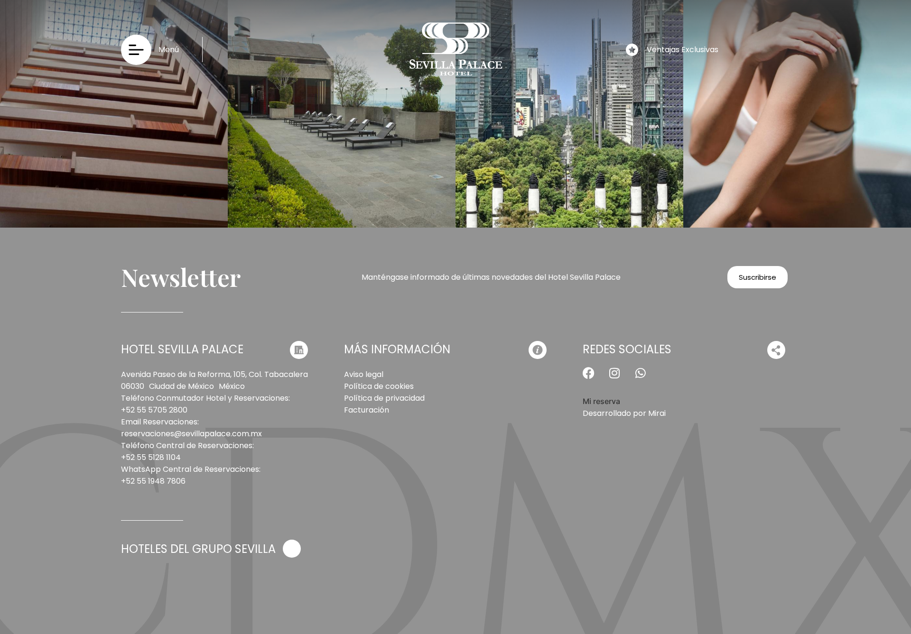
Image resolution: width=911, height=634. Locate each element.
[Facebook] (594, 379)
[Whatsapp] (647, 379)
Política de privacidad (384, 398)
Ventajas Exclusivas (682, 49)
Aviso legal (363, 374)
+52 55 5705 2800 (154, 409)
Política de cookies (379, 386)
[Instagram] (620, 379)
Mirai (657, 413)
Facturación (366, 409)
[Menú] (136, 50)
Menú (168, 49)
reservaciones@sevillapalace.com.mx (191, 433)
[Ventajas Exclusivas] (632, 49)
